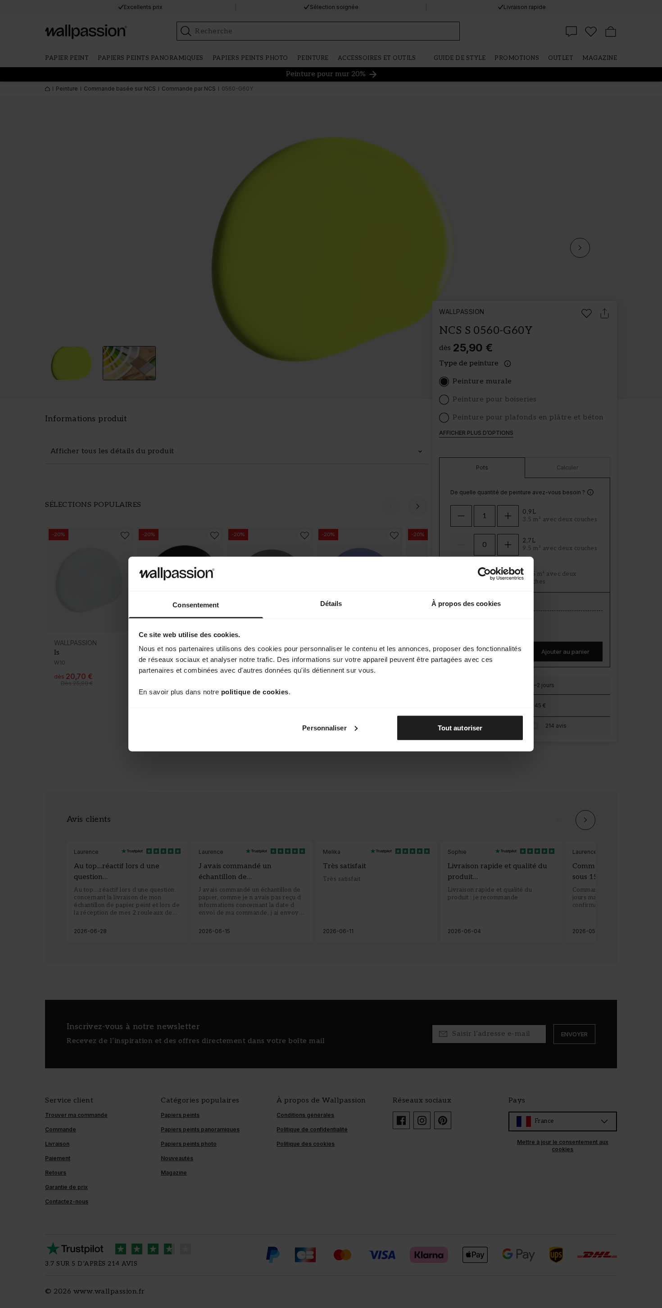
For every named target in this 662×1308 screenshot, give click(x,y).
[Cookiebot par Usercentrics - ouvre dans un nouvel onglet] (484, 573)
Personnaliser (324, 727)
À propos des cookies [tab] (466, 603)
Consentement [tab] (195, 605)
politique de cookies (255, 692)
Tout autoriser (460, 727)
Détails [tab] (331, 603)
